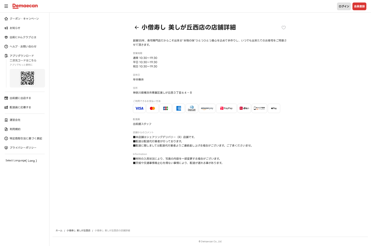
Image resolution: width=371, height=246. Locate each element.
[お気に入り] (284, 27)
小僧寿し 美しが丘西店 (78, 230)
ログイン (344, 6)
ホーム (59, 230)
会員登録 (359, 6)
